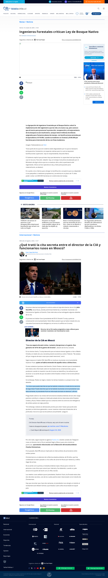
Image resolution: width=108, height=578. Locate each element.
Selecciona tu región (12, 1)
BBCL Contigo (69, 13)
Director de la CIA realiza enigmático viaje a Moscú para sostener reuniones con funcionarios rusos (60, 330)
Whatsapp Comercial (66, 568)
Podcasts (6, 13)
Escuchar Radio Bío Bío (94, 1)
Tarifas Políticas (7, 567)
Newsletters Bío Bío (57, 1)
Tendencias (45, 13)
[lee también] (32, 332)
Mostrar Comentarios (50, 187)
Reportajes (6, 556)
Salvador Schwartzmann (29, 36)
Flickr (45, 145)
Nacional (13, 13)
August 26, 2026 (55, 430)
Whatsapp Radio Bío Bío (96, 568)
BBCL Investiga (60, 13)
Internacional (22, 13)
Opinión (52, 13)
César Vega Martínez (31, 252)
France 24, (55, 440)
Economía (30, 13)
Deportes (37, 13)
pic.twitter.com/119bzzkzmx (58, 426)
